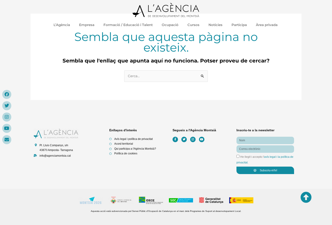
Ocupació (170, 25)
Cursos (193, 25)
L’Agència (62, 25)
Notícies (215, 25)
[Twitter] (6, 105)
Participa (239, 25)
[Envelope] (6, 139)
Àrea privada (267, 25)
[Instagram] (6, 117)
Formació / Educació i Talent (128, 25)
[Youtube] (6, 128)
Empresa (86, 25)
